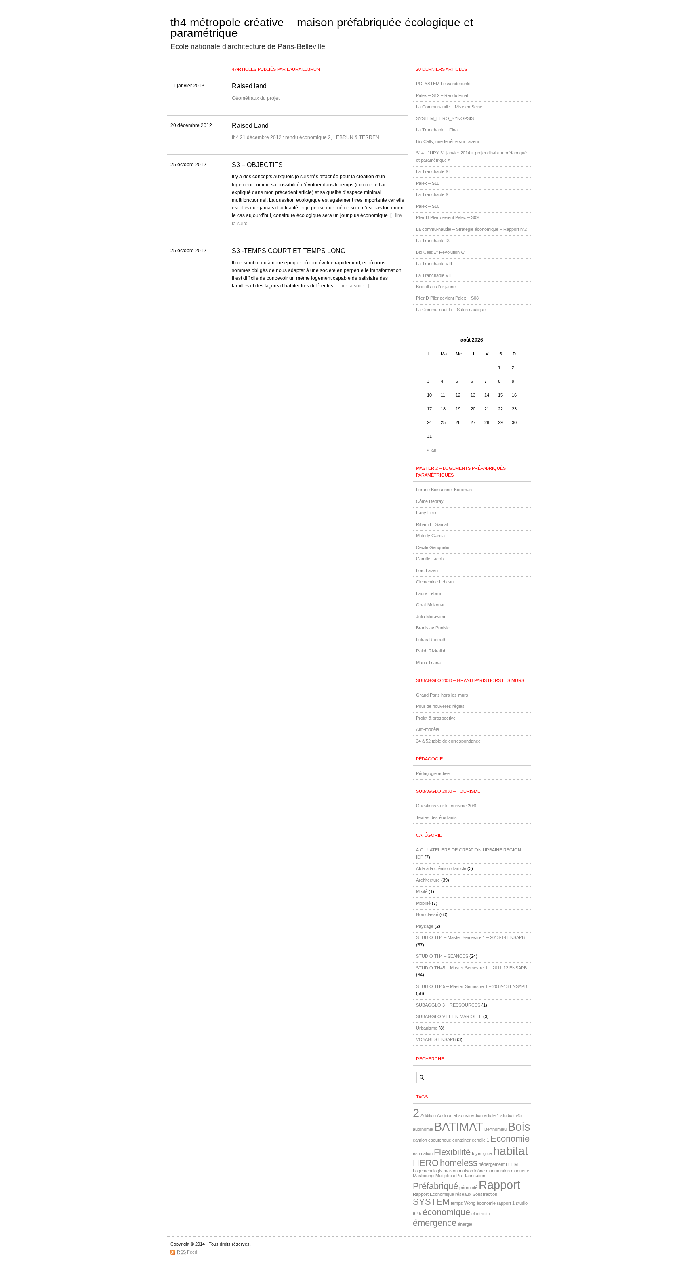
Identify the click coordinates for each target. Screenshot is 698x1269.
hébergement (492, 1164)
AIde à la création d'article (441, 868)
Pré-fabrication (470, 1175)
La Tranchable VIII (434, 263)
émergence (434, 1223)
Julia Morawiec (430, 616)
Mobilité (423, 903)
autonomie (423, 1129)
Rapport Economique (433, 1194)
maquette (520, 1170)
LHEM (512, 1164)
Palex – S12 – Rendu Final (442, 95)
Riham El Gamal (432, 524)
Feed (187, 1252)
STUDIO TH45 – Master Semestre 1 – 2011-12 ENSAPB (471, 967)
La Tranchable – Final (437, 129)
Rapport (499, 1184)
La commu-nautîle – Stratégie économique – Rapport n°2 (471, 229)
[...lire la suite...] (352, 286)
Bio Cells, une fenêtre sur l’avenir (448, 141)
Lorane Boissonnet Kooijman (444, 489)
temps (457, 1203)
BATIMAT (458, 1126)
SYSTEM (431, 1202)
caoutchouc (439, 1140)
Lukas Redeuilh (431, 639)
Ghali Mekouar (430, 604)
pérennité (468, 1187)
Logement (422, 1170)
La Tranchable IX (433, 240)
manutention (498, 1170)
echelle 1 (480, 1140)
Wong (469, 1203)
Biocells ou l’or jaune (436, 286)
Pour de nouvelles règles (440, 706)
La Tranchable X (432, 194)
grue (487, 1153)
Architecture (428, 880)
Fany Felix (426, 512)
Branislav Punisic (433, 627)
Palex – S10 (427, 206)
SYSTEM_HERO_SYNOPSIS (445, 118)
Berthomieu (495, 1129)
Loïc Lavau (427, 570)
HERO (426, 1163)
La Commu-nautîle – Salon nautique (451, 309)
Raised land (249, 85)
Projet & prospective (436, 718)
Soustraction (485, 1194)
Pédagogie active (433, 773)
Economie (510, 1139)
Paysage (424, 926)
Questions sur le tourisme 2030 (446, 805)
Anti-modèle (427, 729)
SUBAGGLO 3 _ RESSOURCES (448, 1005)
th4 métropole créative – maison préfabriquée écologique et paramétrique (321, 28)
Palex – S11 (427, 183)
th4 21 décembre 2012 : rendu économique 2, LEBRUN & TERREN (305, 137)
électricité (480, 1213)
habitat (510, 1150)
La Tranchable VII (433, 275)
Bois (519, 1126)
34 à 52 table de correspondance (448, 741)
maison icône (472, 1170)
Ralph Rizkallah (431, 650)
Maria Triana (428, 662)
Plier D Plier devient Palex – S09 (447, 217)
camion (420, 1140)
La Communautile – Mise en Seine (449, 106)
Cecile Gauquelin (432, 547)
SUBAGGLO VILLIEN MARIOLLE (449, 1016)
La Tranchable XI (433, 171)
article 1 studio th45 (503, 1115)
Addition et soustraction (460, 1115)
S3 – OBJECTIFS (257, 164)
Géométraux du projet (256, 98)
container (461, 1140)
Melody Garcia (430, 535)
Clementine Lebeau (435, 581)
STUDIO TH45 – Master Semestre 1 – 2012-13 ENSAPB (471, 986)
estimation (423, 1153)
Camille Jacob (430, 558)
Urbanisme (426, 1028)
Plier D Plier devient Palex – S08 (447, 298)
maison (451, 1170)
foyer (477, 1153)
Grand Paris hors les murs (442, 695)
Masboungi (423, 1175)
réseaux (463, 1194)
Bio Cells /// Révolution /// (440, 252)
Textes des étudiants (436, 817)
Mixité (421, 891)
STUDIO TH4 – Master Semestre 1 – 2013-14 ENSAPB (470, 937)
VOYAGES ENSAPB (436, 1039)
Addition (428, 1115)
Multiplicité (445, 1175)
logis (437, 1170)
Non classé (427, 914)
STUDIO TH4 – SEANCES (442, 956)
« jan (431, 450)
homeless (458, 1163)
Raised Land (250, 125)
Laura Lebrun (429, 593)
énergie (465, 1224)
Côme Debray (430, 501)
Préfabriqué (435, 1186)
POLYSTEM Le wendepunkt (443, 83)
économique (446, 1212)
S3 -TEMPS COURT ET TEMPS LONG (288, 250)
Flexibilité (452, 1152)
